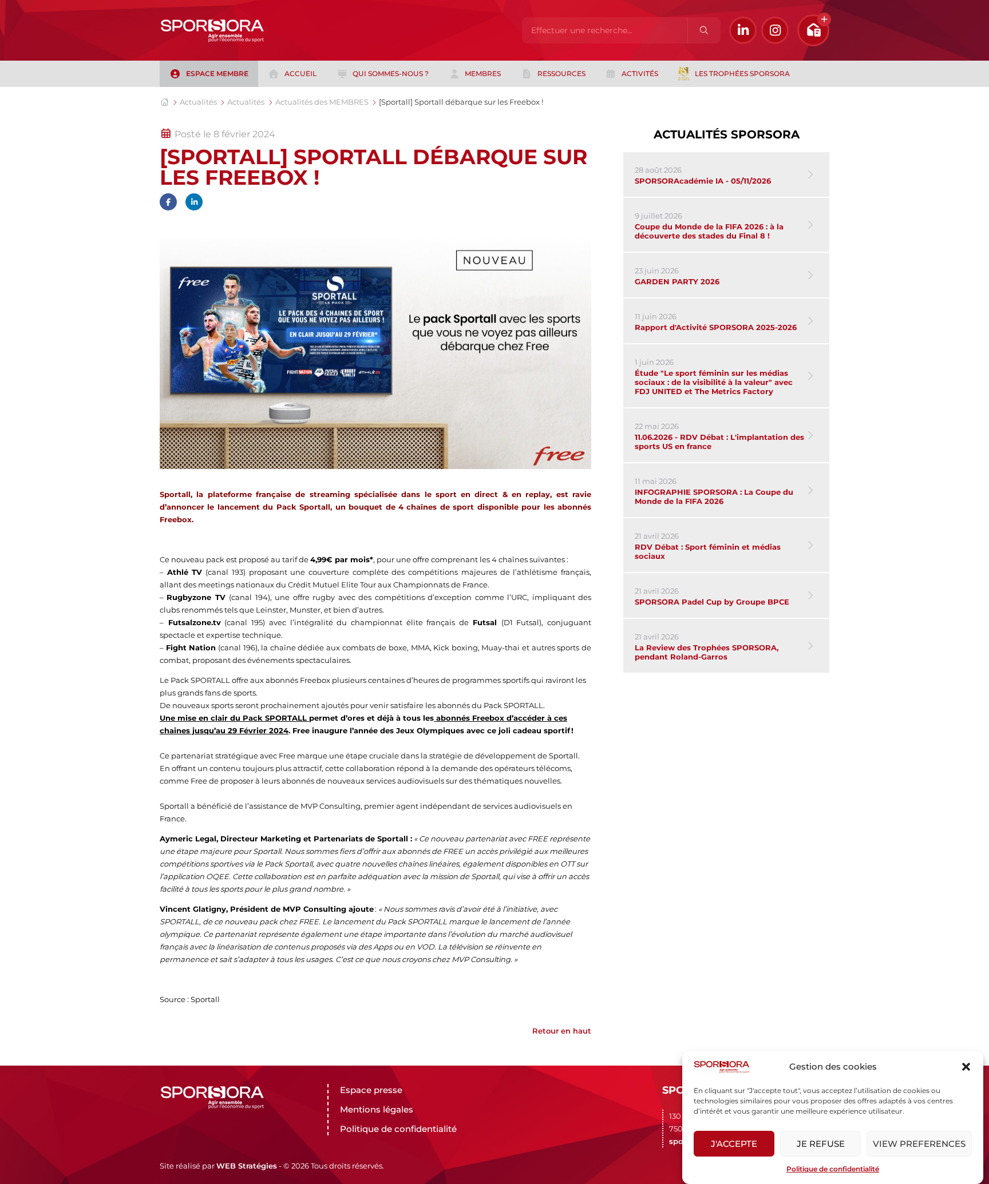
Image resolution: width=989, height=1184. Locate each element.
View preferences (919, 1143)
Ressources (561, 73)
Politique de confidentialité (832, 1169)
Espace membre (217, 73)
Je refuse (821, 1143)
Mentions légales (376, 1109)
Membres (483, 73)
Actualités (198, 101)
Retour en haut (561, 1030)
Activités (640, 73)
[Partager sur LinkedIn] (194, 201)
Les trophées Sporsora (742, 73)
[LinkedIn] (743, 30)
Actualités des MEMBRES (322, 101)
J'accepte (734, 1143)
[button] (966, 1066)
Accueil (300, 73)
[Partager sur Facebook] (168, 201)
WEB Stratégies (246, 1165)
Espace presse (371, 1089)
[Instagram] (775, 30)
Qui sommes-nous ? (391, 73)
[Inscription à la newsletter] (813, 30)
